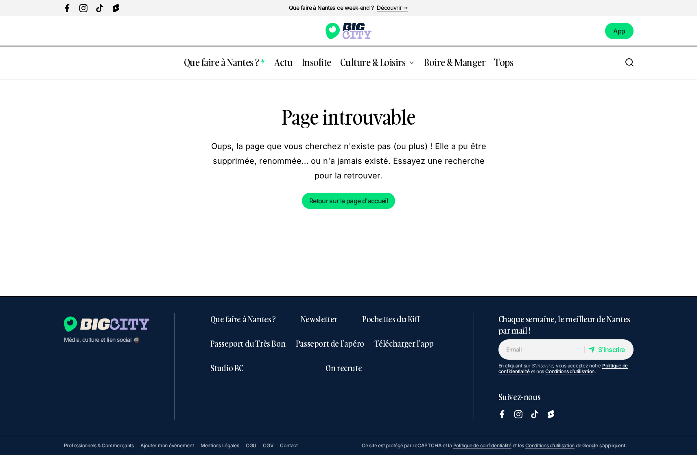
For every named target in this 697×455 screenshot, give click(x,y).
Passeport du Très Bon (248, 343)
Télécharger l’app (404, 343)
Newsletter (319, 319)
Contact (288, 445)
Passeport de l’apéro (330, 343)
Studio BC (226, 368)
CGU (251, 445)
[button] (629, 62)
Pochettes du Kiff (390, 319)
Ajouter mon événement (167, 445)
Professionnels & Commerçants (99, 445)
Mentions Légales (220, 445)
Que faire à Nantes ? (243, 319)
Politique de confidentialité (482, 445)
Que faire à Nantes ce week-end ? (331, 7)
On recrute (344, 368)
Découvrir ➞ (392, 7)
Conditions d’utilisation (569, 371)
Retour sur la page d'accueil (348, 201)
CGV (268, 445)
